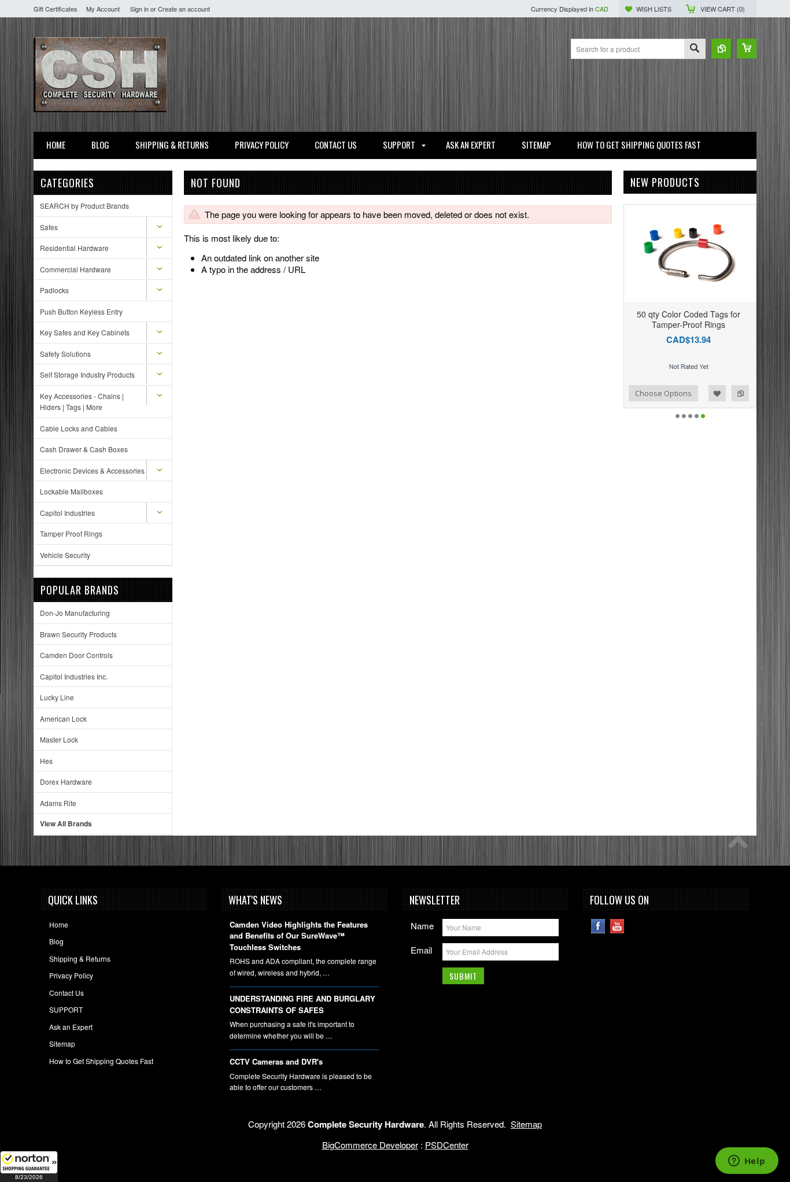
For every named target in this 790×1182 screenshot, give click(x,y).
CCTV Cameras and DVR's (276, 1061)
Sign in (139, 8)
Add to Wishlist (737, 393)
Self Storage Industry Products (87, 374)
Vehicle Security (65, 555)
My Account (103, 8)
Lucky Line (57, 697)
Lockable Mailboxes (71, 491)
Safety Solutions (65, 354)
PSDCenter (446, 1145)
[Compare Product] (721, 48)
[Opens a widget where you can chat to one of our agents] (746, 1161)
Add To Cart (675, 393)
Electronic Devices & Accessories (92, 470)
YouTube (617, 926)
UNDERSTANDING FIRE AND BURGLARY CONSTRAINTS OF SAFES (302, 1004)
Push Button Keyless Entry (81, 311)
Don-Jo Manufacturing (75, 613)
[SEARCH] (694, 49)
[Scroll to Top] (741, 845)
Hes (46, 761)
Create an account (184, 8)
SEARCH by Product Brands (84, 205)
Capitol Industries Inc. (74, 676)
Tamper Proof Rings (71, 533)
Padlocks (54, 290)
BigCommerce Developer (370, 1145)
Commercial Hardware (75, 269)
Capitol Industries (67, 513)
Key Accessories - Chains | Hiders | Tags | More (82, 401)
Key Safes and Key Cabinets (85, 332)
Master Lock (59, 739)
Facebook (598, 926)
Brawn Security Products (78, 634)
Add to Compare (628, 393)
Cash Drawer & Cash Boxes (84, 449)
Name (422, 925)
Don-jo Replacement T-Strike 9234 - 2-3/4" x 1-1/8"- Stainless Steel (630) (709, 324)
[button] (29, 1166)
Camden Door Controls (76, 655)
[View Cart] (746, 48)
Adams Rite (58, 803)
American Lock (63, 718)
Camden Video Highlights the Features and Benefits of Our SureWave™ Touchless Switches (299, 935)
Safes (49, 227)
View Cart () (722, 8)
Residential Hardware (74, 248)
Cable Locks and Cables (78, 428)
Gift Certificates (55, 8)
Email (421, 950)
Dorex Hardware (66, 781)
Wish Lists (653, 8)
